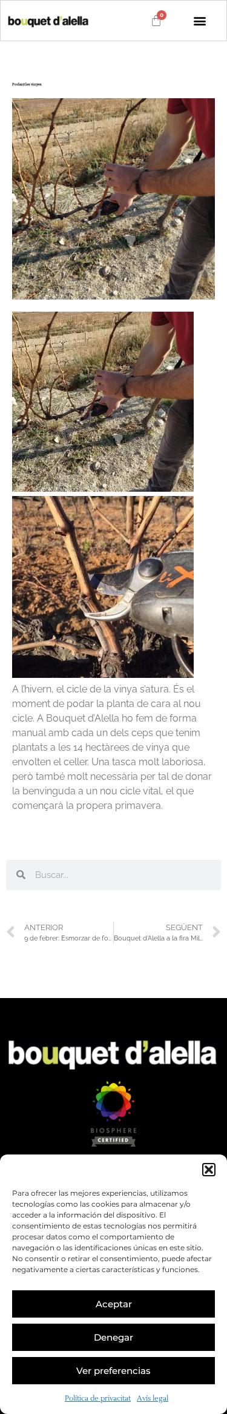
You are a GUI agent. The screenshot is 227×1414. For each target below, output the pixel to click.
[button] (209, 1170)
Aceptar (114, 1304)
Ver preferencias (113, 1370)
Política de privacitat (98, 1398)
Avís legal (152, 1398)
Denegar (113, 1337)
